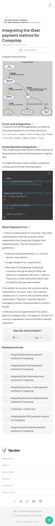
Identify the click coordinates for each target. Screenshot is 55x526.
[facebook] (14, 501)
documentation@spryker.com (29, 511)
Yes (41, 337)
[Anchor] (32, 123)
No (18, 337)
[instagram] (27, 501)
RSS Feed (6, 479)
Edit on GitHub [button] (30, 50)
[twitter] (20, 501)
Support (5, 465)
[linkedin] (40, 501)
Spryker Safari (8, 472)
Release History (8, 492)
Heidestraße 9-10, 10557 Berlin (29, 515)
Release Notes (8, 458)
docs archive (33, 22)
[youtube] (33, 501)
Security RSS (7, 485)
